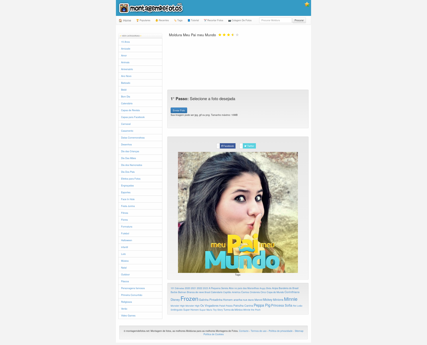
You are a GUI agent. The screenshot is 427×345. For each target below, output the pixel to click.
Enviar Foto (179, 110)
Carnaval (126, 124)
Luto (123, 254)
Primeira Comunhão (131, 295)
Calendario (217, 292)
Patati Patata (226, 305)
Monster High (178, 305)
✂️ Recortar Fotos (213, 20)
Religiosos (126, 301)
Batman (182, 292)
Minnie (290, 298)
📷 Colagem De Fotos (240, 20)
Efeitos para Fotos (130, 178)
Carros (245, 292)
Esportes (125, 192)
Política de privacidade (281, 330)
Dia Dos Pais (128, 171)
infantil (124, 247)
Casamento (127, 130)
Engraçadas (127, 185)
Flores (124, 219)
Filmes (124, 212)
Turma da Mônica (233, 309)
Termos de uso (259, 330)
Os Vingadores (209, 305)
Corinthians (292, 292)
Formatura (126, 226)
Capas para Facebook (133, 117)
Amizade (125, 48)
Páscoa (125, 281)
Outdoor (125, 274)
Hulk (245, 299)
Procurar (299, 20)
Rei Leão (297, 305)
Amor (124, 55)
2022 (199, 288)
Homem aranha (232, 300)
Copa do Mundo (275, 292)
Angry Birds (265, 288)
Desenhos (126, 144)
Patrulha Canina (243, 305)
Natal (124, 267)
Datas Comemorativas (133, 137)
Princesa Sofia (281, 305)
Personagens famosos (133, 288)
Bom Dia (125, 96)
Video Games (128, 315)
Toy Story (218, 309)
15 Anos (125, 41)
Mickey (267, 299)
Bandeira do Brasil (288, 288)
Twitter (247, 146)
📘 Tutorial (193, 20)
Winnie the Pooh (252, 309)
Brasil (207, 292)
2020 (187, 288)
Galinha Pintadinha (210, 300)
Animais (125, 62)
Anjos (275, 288)
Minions (278, 299)
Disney (175, 299)
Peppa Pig (262, 305)
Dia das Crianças (130, 151)
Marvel (258, 299)
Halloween (126, 240)
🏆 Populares (143, 20)
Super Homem (191, 309)
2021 (193, 288)
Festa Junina (128, 206)
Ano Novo (126, 76)
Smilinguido (177, 309)
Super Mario (205, 309)
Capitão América (232, 292)
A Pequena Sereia (218, 288)
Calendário (127, 103)
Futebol (125, 233)
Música (125, 260)
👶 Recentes (162, 20)
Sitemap (299, 330)
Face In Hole (128, 199)
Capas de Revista (130, 110)
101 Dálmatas (177, 288)
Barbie (174, 292)
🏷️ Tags (178, 20)
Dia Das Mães (128, 158)
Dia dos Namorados (131, 165)
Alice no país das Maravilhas (244, 288)
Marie (251, 299)
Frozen (189, 298)
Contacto (244, 330)
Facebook (226, 146)
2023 (205, 288)
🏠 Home (125, 20)
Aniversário (127, 69)
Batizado (125, 82)
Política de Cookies (213, 334)
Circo (263, 292)
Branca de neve (195, 292)
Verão (124, 308)
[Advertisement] (238, 63)
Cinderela (255, 292)
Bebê (124, 89)
